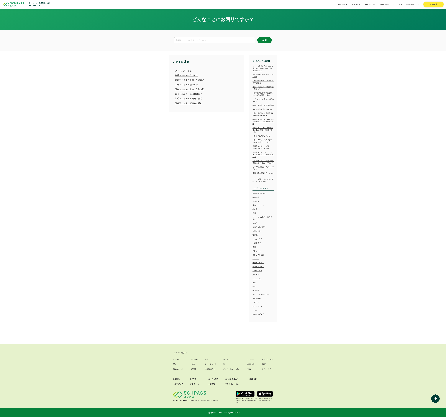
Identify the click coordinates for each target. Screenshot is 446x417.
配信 (254, 282)
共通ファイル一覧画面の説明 (188, 98)
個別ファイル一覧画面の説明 (188, 103)
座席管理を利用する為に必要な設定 (263, 75)
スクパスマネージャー (261, 294)
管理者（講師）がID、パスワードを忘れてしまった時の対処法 (263, 154)
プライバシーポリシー (233, 384)
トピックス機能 (210, 364)
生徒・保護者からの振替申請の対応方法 (263, 88)
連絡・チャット (258, 205)
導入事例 (193, 379)
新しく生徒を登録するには (262, 109)
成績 (254, 247)
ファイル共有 (257, 271)
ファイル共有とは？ (184, 70)
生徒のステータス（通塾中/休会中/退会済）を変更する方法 (263, 130)
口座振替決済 (210, 369)
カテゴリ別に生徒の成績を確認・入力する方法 (263, 180)
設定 (254, 286)
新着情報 (176, 379)
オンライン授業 (258, 255)
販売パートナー (195, 384)
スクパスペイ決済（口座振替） (262, 218)
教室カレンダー (258, 263)
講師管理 (256, 290)
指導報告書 (257, 231)
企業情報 (211, 384)
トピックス (257, 302)
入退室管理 (257, 243)
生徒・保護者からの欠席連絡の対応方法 (263, 82)
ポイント (256, 259)
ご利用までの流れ (369, 4)
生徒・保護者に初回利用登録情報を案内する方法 (263, 114)
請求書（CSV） (258, 267)
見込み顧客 (257, 298)
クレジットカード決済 (231, 369)
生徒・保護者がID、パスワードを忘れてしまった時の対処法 (263, 121)
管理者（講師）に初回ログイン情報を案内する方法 (263, 147)
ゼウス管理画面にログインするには (263, 168)
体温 (193, 364)
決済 (254, 213)
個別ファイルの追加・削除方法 (189, 89)
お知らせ (256, 201)
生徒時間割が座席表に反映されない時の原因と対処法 (263, 94)
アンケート (257, 251)
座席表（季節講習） (260, 227)
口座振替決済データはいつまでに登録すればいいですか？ (263, 162)
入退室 (248, 369)
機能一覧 (341, 4)
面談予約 (256, 235)
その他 (255, 310)
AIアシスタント (258, 306)
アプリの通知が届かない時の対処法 (263, 100)
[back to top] (435, 398)
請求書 (255, 209)
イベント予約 (257, 239)
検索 (264, 40)
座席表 (255, 223)
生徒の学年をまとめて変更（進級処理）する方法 (262, 141)
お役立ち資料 (384, 4)
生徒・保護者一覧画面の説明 (263, 105)
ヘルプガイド (397, 4)
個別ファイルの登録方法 (186, 84)
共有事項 (256, 275)
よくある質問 (355, 4)
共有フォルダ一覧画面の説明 (188, 94)
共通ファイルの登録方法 (186, 75)
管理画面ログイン (412, 4)
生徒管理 (256, 197)
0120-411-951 (180, 400)
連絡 (224, 364)
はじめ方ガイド (258, 314)
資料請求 (433, 4)
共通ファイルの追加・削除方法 (189, 80)
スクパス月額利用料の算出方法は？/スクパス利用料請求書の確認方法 (263, 68)
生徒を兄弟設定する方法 (261, 136)
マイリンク (257, 279)
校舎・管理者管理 (259, 193)
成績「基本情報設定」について (263, 174)
